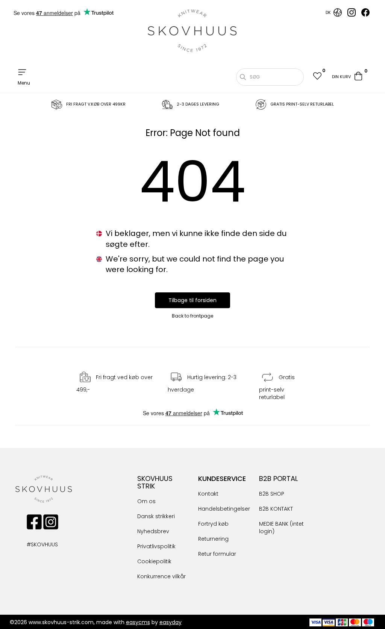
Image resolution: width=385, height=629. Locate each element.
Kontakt (208, 493)
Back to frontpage (192, 316)
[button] (317, 77)
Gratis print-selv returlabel (277, 387)
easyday (170, 622)
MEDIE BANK (273, 524)
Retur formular (217, 554)
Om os (146, 501)
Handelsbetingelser (224, 509)
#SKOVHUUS (34, 544)
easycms (138, 622)
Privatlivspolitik (156, 546)
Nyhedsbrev (153, 531)
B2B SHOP (271, 493)
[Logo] (192, 30)
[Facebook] (365, 14)
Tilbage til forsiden (192, 300)
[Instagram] (351, 14)
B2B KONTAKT (276, 509)
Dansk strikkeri (156, 516)
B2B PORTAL (278, 478)
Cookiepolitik (154, 561)
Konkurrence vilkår (161, 576)
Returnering (213, 539)
